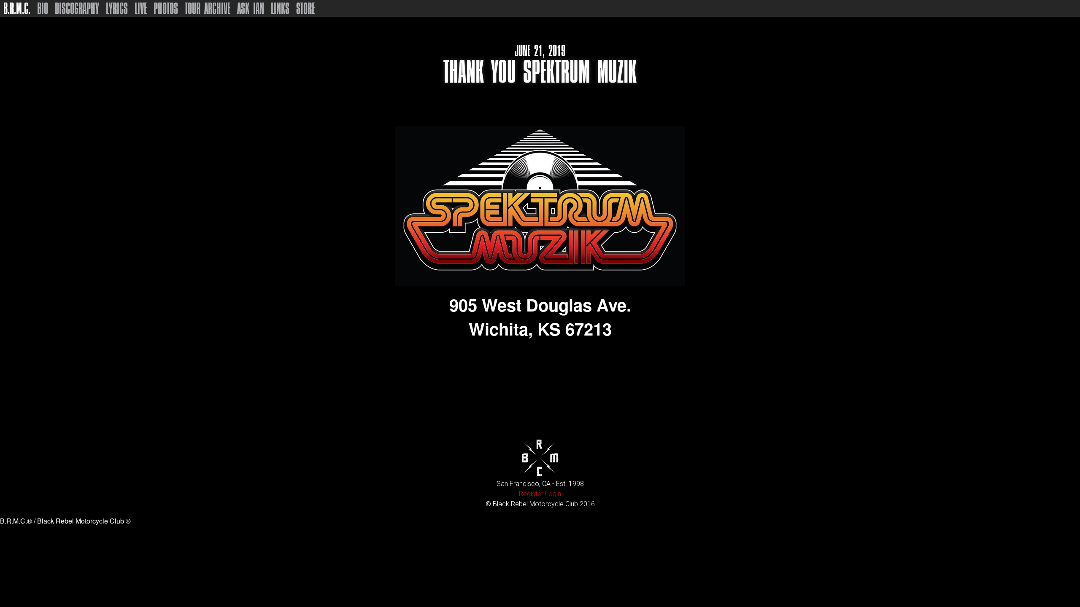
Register (531, 494)
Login (553, 494)
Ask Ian (250, 8)
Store (305, 8)
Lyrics (117, 8)
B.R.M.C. (16, 8)
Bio (42, 8)
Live (141, 8)
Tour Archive (207, 8)
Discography (77, 8)
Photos (166, 8)
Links (280, 8)
